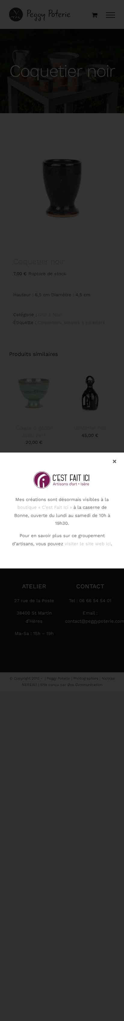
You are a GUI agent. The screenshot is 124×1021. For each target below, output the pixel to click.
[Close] (114, 461)
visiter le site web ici (88, 543)
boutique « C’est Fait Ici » (44, 507)
